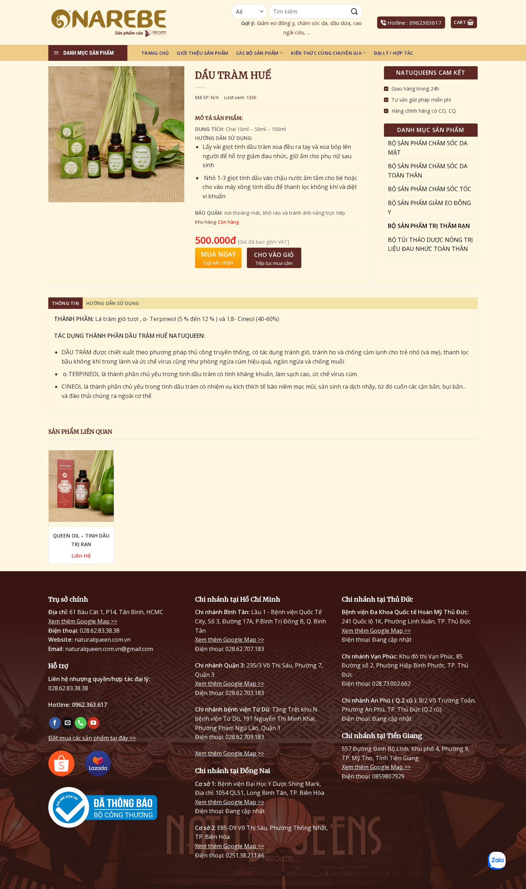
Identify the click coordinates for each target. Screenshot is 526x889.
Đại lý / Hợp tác (393, 53)
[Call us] (81, 723)
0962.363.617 (89, 705)
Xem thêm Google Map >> (82, 621)
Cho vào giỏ (274, 255)
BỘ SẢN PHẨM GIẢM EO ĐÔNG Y (429, 207)
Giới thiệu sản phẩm (202, 53)
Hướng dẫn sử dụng (112, 303)
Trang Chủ (155, 53)
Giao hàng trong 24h (415, 88)
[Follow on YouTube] (93, 723)
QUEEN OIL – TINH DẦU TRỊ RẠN (81, 540)
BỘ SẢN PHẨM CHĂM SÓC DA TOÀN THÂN (427, 170)
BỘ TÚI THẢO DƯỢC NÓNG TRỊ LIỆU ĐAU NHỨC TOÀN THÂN (430, 244)
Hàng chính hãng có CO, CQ (423, 110)
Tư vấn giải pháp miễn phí (421, 99)
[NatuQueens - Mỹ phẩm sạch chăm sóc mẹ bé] (127, 22)
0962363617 (425, 22)
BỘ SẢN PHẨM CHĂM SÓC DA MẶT (427, 147)
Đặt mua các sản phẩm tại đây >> (92, 738)
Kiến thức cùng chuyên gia (326, 53)
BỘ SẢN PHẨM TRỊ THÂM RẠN (429, 226)
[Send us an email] (68, 723)
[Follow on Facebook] (55, 723)
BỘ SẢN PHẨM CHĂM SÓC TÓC (429, 189)
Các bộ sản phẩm (257, 53)
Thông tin (65, 303)
